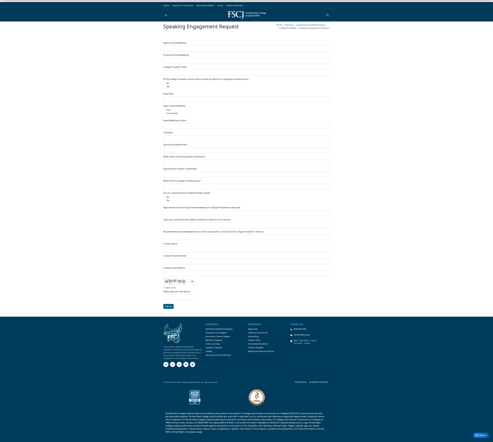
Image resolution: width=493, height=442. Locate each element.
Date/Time (168, 93)
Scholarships (253, 336)
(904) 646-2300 (300, 329)
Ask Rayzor (481, 435)
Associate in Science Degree (218, 336)
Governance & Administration (310, 24)
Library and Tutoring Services (218, 355)
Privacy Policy (300, 382)
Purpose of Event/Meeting (176, 55)
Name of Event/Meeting (174, 42)
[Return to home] (246, 15)
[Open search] (327, 15)
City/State (168, 132)
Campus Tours (254, 340)
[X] (172, 364)
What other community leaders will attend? (184, 156)
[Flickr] (192, 364)
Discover (289, 24)
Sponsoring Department (175, 144)
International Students (258, 344)
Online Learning (213, 344)
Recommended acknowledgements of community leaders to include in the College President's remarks (213, 231)
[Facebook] (165, 364)
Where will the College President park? (182, 180)
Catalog (209, 351)
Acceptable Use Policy (318, 382)
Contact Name (170, 243)
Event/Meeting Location (174, 120)
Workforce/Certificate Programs (219, 329)
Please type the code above (176, 291)
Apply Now (252, 329)
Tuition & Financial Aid (257, 332)
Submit (168, 306)
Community (172, 113)
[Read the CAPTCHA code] (192, 281)
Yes (168, 86)
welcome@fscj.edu (302, 334)
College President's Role (175, 67)
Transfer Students (255, 347)
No (167, 83)
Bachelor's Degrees (214, 340)
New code (170, 287)
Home (279, 24)
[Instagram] (179, 364)
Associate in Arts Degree (216, 332)
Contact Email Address (174, 267)
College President (287, 28)
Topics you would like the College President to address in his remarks (197, 219)
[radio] (164, 83)
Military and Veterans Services (261, 351)
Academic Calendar (214, 347)
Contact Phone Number (174, 255)
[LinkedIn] (185, 364)
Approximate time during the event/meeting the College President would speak (201, 207)
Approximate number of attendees (180, 168)
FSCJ (168, 110)
